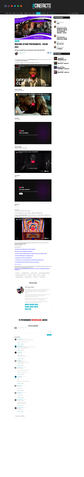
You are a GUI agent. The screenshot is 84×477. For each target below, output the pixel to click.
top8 (30, 13)
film (17, 13)
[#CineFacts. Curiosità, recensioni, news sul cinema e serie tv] (41, 9)
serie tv (33, 13)
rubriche (38, 13)
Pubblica (49, 334)
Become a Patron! (18, 264)
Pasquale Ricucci (20, 399)
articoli (14, 13)
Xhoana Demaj (20, 385)
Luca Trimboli (19, 338)
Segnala (22, 344)
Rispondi (19, 344)
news (10, 13)
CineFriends (52, 13)
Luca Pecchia (19, 376)
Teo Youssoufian (22, 52)
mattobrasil (19, 360)
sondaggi (43, 13)
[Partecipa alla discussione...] (34, 330)
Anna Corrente (20, 367)
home (7, 13)
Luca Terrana (19, 352)
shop (47, 13)
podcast (21, 13)
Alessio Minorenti (20, 407)
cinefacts (26, 13)
